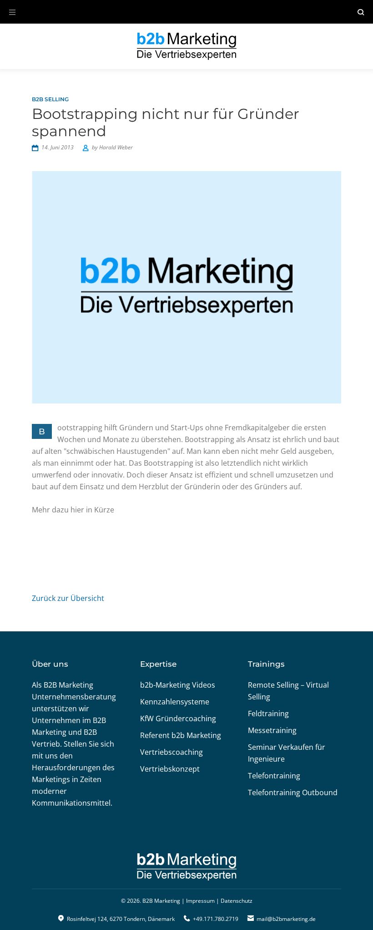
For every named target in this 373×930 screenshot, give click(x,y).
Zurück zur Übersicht (68, 598)
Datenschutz (236, 901)
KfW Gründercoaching (178, 718)
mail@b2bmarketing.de (286, 919)
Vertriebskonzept (170, 769)
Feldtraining (268, 713)
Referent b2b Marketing (180, 735)
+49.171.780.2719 (215, 919)
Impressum (200, 901)
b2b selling (50, 99)
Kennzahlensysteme (174, 702)
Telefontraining (274, 776)
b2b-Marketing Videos (177, 685)
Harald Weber (116, 147)
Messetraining (272, 730)
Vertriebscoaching (171, 752)
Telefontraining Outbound (293, 792)
